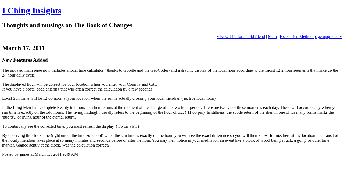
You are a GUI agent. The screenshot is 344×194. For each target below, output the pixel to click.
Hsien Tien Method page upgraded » (311, 36)
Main (272, 36)
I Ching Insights (31, 10)
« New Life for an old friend (241, 36)
